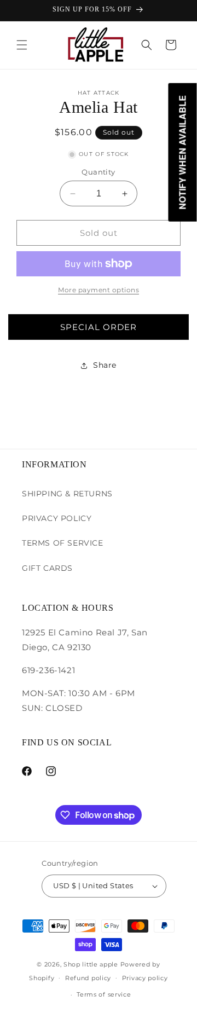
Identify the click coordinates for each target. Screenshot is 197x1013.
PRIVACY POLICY (56, 518)
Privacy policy (145, 978)
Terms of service (104, 994)
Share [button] (105, 365)
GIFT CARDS (47, 568)
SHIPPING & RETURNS (67, 494)
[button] (22, 45)
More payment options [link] (98, 290)
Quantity (98, 171)
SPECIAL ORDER (98, 327)
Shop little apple (90, 964)
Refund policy (88, 978)
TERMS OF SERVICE (62, 543)
